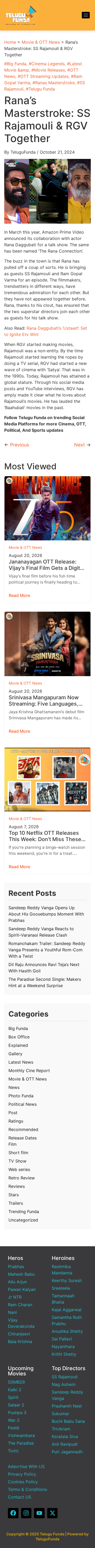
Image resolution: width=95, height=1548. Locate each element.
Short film (18, 1152)
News (14, 1087)
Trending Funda (23, 1211)
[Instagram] (26, 1513)
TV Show (17, 1161)
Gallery (15, 1053)
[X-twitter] (52, 1513)
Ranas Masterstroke (55, 82)
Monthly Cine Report (29, 1070)
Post (12, 1112)
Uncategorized (23, 1220)
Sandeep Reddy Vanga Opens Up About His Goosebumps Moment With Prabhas (46, 914)
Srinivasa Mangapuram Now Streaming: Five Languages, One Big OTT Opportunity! (44, 700)
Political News (22, 1104)
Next (79, 445)
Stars (13, 1194)
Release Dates (22, 1137)
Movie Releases (49, 70)
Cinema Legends (48, 63)
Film (12, 1144)
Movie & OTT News (41, 42)
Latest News (20, 1062)
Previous (19, 445)
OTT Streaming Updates (44, 76)
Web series (19, 1169)
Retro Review (21, 1177)
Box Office (19, 1036)
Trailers (15, 1203)
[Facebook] (13, 1513)
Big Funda (16, 63)
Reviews (16, 1186)
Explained (18, 1045)
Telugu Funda (41, 89)
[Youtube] (39, 1513)
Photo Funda (21, 1095)
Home (10, 42)
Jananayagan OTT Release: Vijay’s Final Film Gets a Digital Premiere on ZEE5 (46, 565)
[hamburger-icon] (86, 15)
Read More (19, 595)
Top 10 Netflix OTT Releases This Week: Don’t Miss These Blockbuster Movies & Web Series (45, 836)
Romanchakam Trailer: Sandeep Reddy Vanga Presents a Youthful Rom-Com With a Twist (46, 950)
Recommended (23, 1129)
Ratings (15, 1121)
